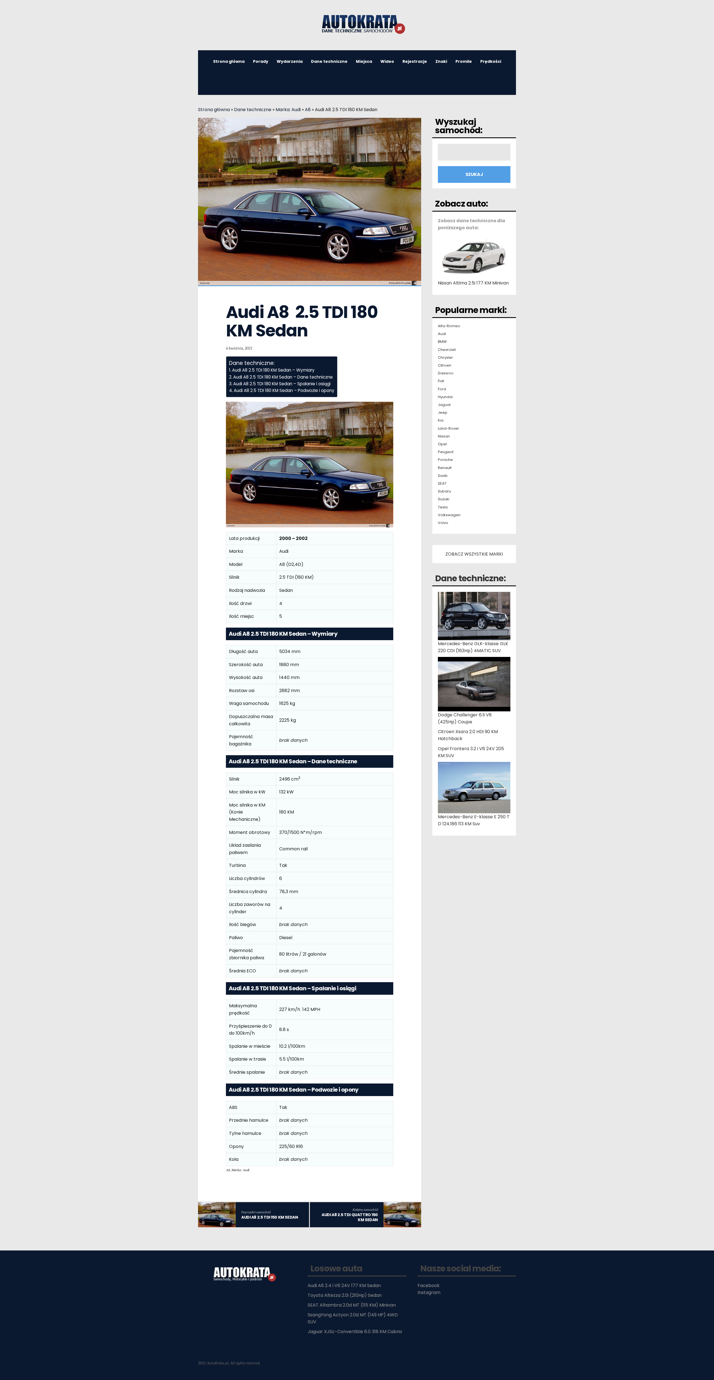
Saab (443, 475)
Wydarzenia (290, 61)
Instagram (429, 1292)
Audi (442, 333)
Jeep (442, 412)
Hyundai (445, 397)
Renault (445, 467)
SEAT (442, 483)
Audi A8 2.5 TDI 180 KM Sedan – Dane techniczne (283, 377)
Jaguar (444, 404)
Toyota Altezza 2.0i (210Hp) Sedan (345, 1295)
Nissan (444, 436)
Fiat (441, 381)
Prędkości (490, 61)
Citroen (444, 365)
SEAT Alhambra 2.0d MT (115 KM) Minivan (352, 1305)
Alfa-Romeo (449, 326)
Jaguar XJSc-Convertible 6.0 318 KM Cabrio (355, 1331)
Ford (442, 389)
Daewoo (446, 373)
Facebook (429, 1285)
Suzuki (443, 499)
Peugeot (446, 452)
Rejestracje (414, 61)
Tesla (443, 507)
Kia (440, 420)
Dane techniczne (329, 61)
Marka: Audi (288, 109)
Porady (260, 61)
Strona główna (229, 61)
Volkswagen (449, 515)
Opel (442, 444)
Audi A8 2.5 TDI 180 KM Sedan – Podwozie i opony (284, 390)
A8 (308, 109)
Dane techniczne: (470, 578)
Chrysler (445, 357)
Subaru (444, 491)
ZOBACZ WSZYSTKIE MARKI (474, 554)
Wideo (387, 61)
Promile (463, 61)
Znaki (441, 61)
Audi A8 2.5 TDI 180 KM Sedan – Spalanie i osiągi (282, 384)
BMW (442, 341)
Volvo (443, 522)
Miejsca (364, 61)
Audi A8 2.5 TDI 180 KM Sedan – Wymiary (273, 370)
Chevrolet (447, 349)
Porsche (445, 459)
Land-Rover (448, 428)
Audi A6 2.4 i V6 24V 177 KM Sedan (344, 1285)
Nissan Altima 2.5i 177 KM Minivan (473, 283)
